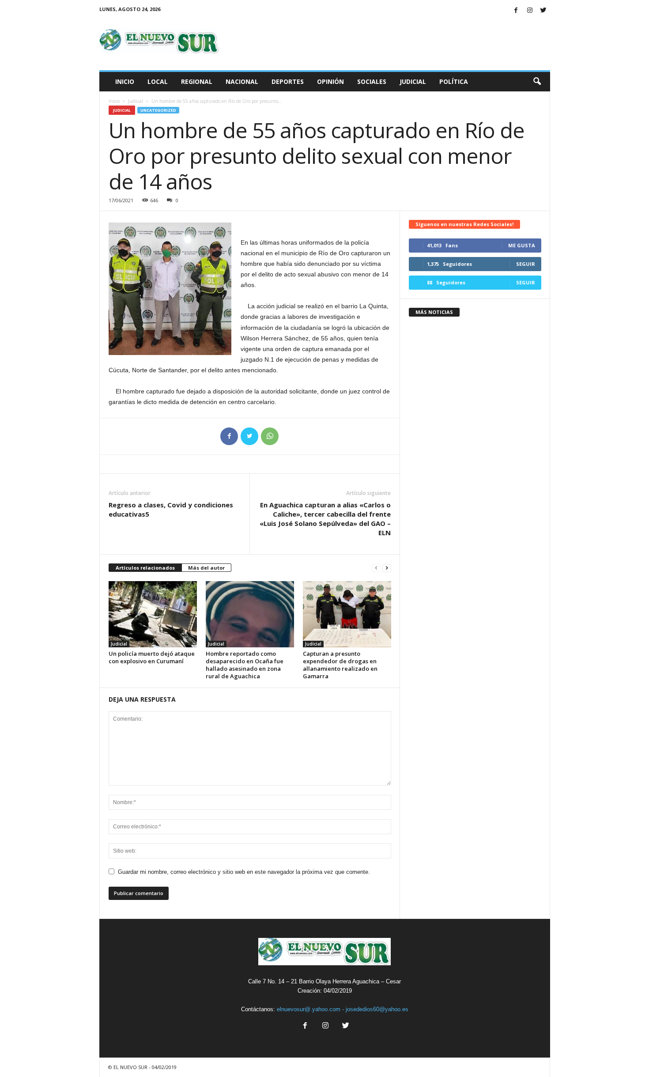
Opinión (330, 81)
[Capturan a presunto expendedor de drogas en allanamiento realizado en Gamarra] (347, 614)
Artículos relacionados (145, 567)
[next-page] (386, 568)
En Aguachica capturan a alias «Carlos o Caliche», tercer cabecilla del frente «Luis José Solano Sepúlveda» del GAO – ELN (325, 518)
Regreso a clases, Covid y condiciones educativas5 (171, 509)
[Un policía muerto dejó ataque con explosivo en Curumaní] (153, 614)
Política (453, 81)
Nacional (242, 81)
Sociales (371, 81)
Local (157, 81)
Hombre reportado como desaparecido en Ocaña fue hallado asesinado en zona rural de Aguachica (244, 665)
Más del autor (206, 567)
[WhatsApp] (270, 436)
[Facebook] (516, 10)
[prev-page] (376, 568)
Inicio (124, 81)
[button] (537, 81)
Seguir (525, 264)
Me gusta (521, 245)
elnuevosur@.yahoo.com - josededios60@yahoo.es (342, 1009)
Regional (196, 81)
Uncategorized (158, 110)
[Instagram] (529, 10)
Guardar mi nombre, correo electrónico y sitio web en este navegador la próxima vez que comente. (244, 872)
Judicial (413, 81)
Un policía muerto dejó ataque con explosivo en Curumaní (152, 657)
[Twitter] (543, 10)
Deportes (288, 81)
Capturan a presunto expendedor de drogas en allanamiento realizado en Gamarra (340, 665)
